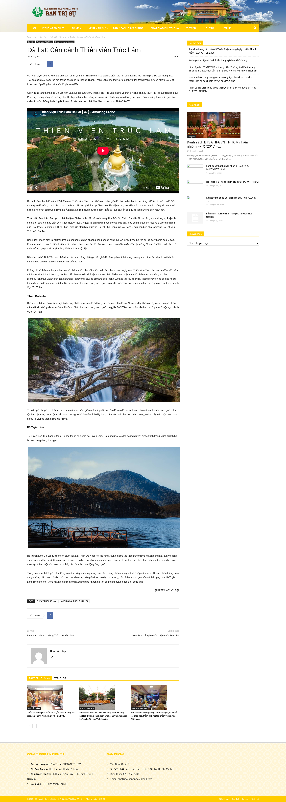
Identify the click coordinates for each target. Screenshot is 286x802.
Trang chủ (31, 37)
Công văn (191, 137)
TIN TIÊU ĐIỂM (34, 708)
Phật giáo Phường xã (165, 28)
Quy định (235, 799)
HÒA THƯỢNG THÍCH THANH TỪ (74, 601)
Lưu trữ (208, 28)
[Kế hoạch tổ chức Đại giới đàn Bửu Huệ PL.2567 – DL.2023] (195, 202)
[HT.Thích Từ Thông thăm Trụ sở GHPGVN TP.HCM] (195, 186)
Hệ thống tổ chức (52, 28)
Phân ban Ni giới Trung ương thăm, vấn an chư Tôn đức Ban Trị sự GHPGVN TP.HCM (222, 89)
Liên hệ (255, 799)
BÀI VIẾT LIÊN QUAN (39, 678)
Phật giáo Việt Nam (58, 37)
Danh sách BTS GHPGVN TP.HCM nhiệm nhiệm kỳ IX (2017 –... (218, 144)
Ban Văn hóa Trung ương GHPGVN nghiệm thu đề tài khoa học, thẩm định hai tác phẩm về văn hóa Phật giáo (154, 715)
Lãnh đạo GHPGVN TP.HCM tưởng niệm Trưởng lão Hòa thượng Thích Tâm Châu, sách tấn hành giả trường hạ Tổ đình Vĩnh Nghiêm (103, 715)
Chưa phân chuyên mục (64, 42)
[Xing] (53, 658)
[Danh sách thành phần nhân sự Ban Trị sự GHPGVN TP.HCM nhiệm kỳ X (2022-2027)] (195, 170)
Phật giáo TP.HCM (87, 708)
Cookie (245, 799)
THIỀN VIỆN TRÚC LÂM (46, 601)
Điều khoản (224, 799)
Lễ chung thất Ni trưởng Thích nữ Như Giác (51, 635)
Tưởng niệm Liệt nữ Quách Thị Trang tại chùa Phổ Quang (218, 60)
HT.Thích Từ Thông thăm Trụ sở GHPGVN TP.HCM (232, 182)
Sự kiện (76, 28)
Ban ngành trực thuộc (128, 28)
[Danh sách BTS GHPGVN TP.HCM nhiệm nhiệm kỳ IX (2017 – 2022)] (223, 125)
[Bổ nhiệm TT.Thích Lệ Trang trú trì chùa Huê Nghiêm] (195, 218)
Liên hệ (226, 28)
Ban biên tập (58, 651)
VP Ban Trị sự (97, 28)
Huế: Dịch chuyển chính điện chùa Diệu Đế (155, 635)
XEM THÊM (60, 678)
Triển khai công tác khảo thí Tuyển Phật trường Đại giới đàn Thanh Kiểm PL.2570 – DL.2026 (223, 51)
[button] (255, 28)
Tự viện (191, 28)
